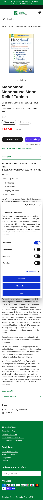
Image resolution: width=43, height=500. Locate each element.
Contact (5, 461)
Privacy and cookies (9, 454)
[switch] (37, 249)
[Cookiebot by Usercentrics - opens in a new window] (26, 205)
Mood (11, 26)
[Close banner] (39, 205)
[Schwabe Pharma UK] (21, 13)
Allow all (21, 279)
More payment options (33, 144)
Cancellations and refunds (12, 440)
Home (4, 26)
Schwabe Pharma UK (24, 497)
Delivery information (9, 434)
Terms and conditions (10, 451)
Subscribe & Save (9, 431)
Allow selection (21, 286)
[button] (21, 156)
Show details (31, 272)
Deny (21, 293)
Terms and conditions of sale (13, 437)
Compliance (6, 458)
